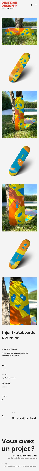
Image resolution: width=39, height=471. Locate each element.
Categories (6, 383)
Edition (4, 387)
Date (3, 365)
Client (4, 374)
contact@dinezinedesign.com (22, 458)
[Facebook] (2, 400)
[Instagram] (5, 463)
